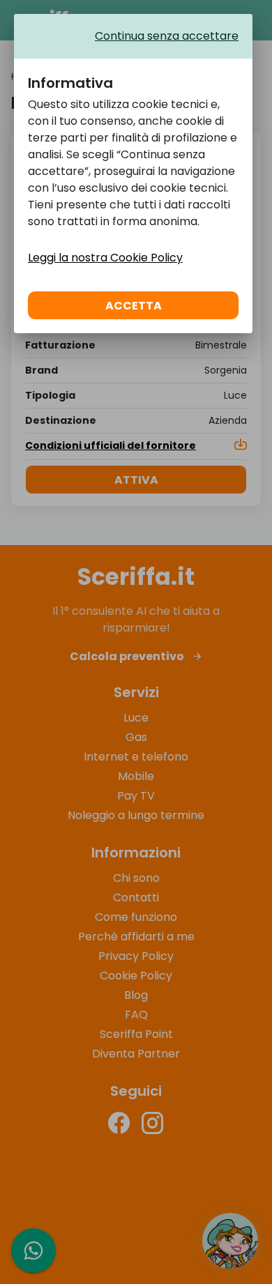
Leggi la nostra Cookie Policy (105, 258)
